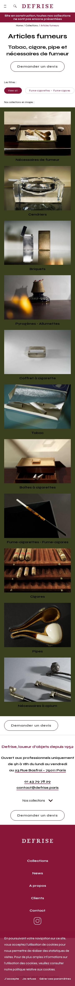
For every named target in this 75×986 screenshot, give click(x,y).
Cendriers (37, 214)
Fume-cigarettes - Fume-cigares (37, 542)
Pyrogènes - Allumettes (37, 324)
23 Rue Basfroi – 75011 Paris (40, 770)
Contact (37, 910)
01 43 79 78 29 (37, 781)
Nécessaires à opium (37, 706)
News (37, 873)
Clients (37, 898)
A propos (37, 886)
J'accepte (11, 978)
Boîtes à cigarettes (38, 487)
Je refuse (29, 978)
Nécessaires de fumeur (37, 160)
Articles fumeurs (50, 25)
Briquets (37, 269)
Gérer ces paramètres (55, 978)
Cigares (37, 596)
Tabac (37, 433)
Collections (31, 25)
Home (19, 25)
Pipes (37, 651)
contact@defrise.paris (37, 788)
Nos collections (33, 800)
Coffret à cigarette (37, 378)
